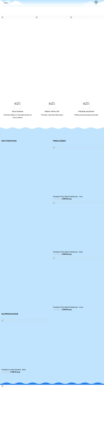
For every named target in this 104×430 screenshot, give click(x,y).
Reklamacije (6, 415)
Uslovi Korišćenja (60, 390)
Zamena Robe (7, 418)
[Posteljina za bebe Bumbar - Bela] (26, 344)
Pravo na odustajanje (9, 422)
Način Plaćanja (59, 401)
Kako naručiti (58, 398)
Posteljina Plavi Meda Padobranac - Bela (68, 252)
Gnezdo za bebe (59, 418)
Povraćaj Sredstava (9, 426)
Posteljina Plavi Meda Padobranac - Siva (68, 196)
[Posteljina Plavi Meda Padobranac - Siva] (77, 171)
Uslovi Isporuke (59, 405)
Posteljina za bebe (60, 415)
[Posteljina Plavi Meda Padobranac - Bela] (77, 226)
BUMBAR (4, 428)
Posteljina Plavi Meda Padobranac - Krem (68, 307)
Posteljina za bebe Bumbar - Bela (14, 369)
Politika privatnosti (60, 394)
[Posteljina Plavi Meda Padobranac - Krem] (77, 281)
